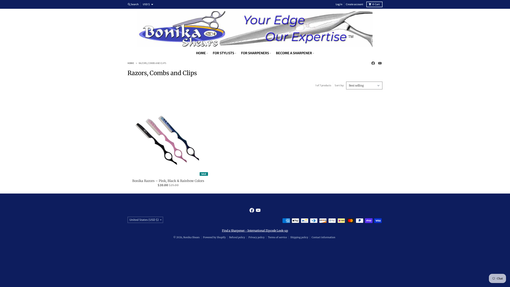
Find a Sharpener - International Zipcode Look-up (255, 230)
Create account (354, 4)
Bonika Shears (191, 237)
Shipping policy (299, 237)
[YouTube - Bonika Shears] (379, 63)
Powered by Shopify (214, 237)
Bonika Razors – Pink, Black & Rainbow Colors (168, 181)
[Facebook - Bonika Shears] (373, 63)
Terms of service (277, 237)
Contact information (323, 237)
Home (131, 63)
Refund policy (237, 237)
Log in (339, 4)
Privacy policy (256, 237)
